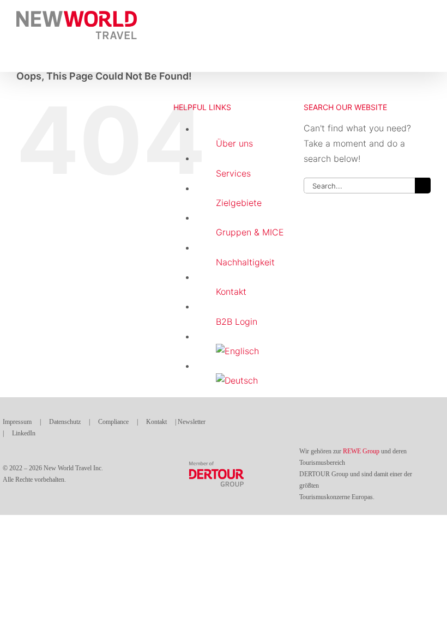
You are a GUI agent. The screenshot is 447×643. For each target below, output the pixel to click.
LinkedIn (23, 433)
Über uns (234, 143)
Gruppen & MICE (250, 232)
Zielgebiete (239, 202)
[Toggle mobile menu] (426, 16)
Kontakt (231, 291)
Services (233, 173)
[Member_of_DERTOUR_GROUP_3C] (216, 465)
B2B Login (236, 321)
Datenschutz (65, 422)
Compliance (113, 422)
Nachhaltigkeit (245, 262)
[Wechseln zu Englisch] (251, 351)
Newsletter (192, 422)
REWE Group (361, 451)
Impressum (18, 422)
